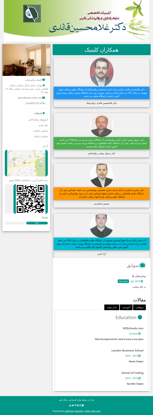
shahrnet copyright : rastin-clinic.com (83, 411)
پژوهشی (139, 307)
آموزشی (126, 307)
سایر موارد (112, 307)
